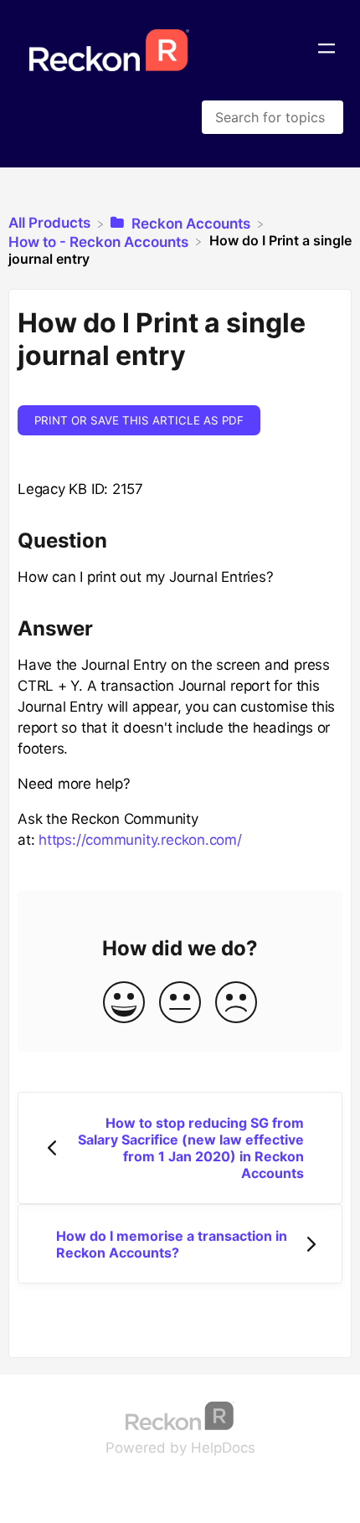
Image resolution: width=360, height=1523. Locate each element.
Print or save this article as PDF (139, 420)
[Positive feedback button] (124, 1003)
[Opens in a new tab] (180, 1414)
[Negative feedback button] (236, 1003)
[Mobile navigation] (326, 50)
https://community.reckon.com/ (140, 839)
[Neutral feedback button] (180, 1003)
